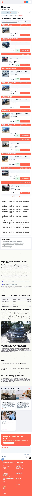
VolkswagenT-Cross (5, 227)
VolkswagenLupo (18, 216)
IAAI (16, 486)
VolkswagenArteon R (26, 201)
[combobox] (24, 12)
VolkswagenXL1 (18, 233)
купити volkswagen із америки (7, 243)
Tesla (4, 481)
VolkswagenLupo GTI (26, 216)
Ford (4, 482)
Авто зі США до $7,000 (19, 468)
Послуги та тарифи (6, 469)
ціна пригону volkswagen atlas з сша (8, 21)
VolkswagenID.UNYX (5, 215)
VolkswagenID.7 (25, 213)
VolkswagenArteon (19, 201)
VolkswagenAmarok (12, 201)
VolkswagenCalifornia (12, 205)
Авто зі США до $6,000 (19, 467)
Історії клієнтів (5, 471)
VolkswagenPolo (25, 220)
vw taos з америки (19, 241)
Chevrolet (4, 486)
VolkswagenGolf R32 (5, 211)
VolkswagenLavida (11, 216)
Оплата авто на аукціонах (7, 465)
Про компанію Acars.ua (6, 466)
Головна (2, 9)
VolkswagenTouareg (12, 228)
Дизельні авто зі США (19, 480)
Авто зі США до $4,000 (19, 465)
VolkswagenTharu (18, 227)
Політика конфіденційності (28, 456)
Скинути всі (20, 15)
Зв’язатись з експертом (9, 442)
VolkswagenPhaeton (12, 220)
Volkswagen (9, 9)
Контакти (4, 472)
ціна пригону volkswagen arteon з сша (8, 245)
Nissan (4, 487)
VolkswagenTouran (19, 228)
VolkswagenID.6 (18, 213)
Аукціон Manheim (5, 474)
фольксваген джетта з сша (18, 21)
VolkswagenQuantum (19, 222)
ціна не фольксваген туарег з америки (18, 243)
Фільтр (8, 12)
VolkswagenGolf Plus (19, 209)
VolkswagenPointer (19, 220)
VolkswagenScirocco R (19, 224)
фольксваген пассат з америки (7, 247)
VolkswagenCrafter (4, 206)
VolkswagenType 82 (26, 232)
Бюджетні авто (5, 473)
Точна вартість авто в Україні (25, 35)
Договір (4, 467)
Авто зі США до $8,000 (19, 469)
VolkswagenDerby (11, 206)
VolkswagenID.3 (25, 211)
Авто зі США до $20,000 (19, 473)
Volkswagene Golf (18, 206)
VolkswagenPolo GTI (5, 222)
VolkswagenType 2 (4, 232)
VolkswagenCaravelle (19, 205)
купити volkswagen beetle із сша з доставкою (9, 241)
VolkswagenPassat (19, 218)
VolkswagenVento (11, 233)
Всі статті (29, 388)
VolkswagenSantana (5, 224)
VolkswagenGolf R (26, 209)
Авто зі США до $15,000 (19, 472)
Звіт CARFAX (5, 475)
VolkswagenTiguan (26, 227)
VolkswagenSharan (26, 224)
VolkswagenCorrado (26, 205)
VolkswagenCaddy (4, 205)
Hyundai (4, 493)
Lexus (4, 492)
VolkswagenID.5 (11, 213)
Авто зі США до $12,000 (19, 471)
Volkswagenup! (4, 233)
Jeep (4, 489)
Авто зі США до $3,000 (19, 464)
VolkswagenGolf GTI (12, 209)
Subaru (4, 491)
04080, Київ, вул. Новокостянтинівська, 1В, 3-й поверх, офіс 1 (11, 452)
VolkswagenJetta (18, 215)
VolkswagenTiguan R (5, 228)
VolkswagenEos (25, 206)
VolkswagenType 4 (19, 232)
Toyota (4, 484)
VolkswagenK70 (25, 215)
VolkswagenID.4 (4, 213)
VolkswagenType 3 (11, 232)
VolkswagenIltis (11, 215)
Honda (4, 485)
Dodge (4, 488)
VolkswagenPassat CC (26, 218)
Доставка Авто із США (6, 464)
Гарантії (4, 468)
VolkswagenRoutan (26, 222)
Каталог (5, 9)
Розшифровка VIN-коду (6, 476)
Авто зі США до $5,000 (19, 466)
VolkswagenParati (11, 218)
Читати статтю (4, 408)
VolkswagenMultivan (5, 218)
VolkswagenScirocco (12, 224)
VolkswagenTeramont (12, 227)
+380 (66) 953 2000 (5, 447)
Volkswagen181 (4, 201)
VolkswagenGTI (18, 211)
